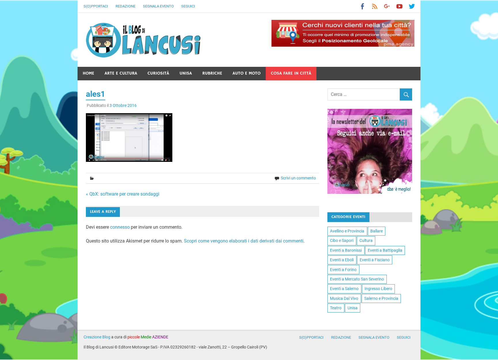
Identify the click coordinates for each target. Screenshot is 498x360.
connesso (120, 227)
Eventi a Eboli (342, 259)
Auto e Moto (247, 73)
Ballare (376, 231)
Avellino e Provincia (347, 231)
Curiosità (158, 73)
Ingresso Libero (378, 288)
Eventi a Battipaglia (385, 250)
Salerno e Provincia (381, 298)
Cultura (366, 240)
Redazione (125, 6)
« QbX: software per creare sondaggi (122, 194)
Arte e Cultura (121, 73)
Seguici (188, 6)
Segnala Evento (158, 6)
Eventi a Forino (343, 269)
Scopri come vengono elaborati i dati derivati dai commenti (243, 241)
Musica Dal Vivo (344, 298)
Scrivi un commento (298, 178)
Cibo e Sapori (341, 240)
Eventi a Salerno (344, 288)
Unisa (186, 73)
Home (88, 73)
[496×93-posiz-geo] (342, 45)
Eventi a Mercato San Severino (357, 279)
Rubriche (212, 73)
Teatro (336, 308)
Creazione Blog (97, 337)
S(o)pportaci (96, 6)
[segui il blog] (369, 192)
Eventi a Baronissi (346, 250)
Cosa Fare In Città (291, 73)
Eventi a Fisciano (375, 259)
